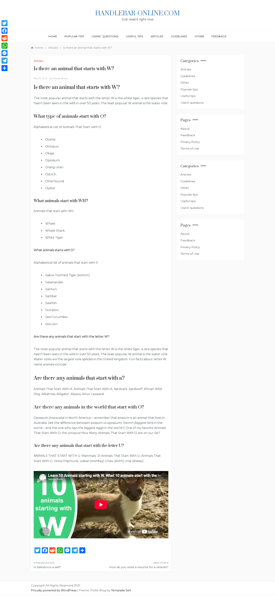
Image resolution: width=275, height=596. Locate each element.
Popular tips (74, 36)
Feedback (219, 36)
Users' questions (192, 102)
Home (52, 36)
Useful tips (134, 36)
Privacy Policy (190, 142)
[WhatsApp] (4, 45)
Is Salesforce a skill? (47, 567)
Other (199, 36)
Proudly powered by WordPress (54, 590)
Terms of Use (190, 148)
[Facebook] (4, 30)
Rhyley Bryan (60, 78)
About (185, 128)
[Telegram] (4, 60)
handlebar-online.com (137, 13)
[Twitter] (4, 23)
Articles (157, 36)
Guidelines (179, 36)
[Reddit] (4, 38)
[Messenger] (4, 53)
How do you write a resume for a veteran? (138, 567)
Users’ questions (105, 36)
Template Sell (121, 590)
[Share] (4, 68)
